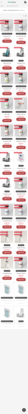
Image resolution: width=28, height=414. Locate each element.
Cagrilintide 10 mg (21, 221)
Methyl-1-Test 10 (21, 114)
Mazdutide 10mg (21, 194)
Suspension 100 (7, 141)
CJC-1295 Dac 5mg (21, 36)
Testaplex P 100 (21, 63)
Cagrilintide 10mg (7, 247)
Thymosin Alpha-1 (21, 273)
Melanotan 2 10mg (21, 141)
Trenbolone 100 (7, 36)
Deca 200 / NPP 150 (21, 88)
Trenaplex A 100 (7, 194)
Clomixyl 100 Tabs (21, 300)
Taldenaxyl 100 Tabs (7, 300)
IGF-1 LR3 (7, 114)
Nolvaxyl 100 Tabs (7, 324)
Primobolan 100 (7, 88)
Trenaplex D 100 (7, 168)
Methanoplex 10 (21, 168)
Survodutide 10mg (7, 221)
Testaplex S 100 (21, 324)
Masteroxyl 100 (7, 63)
